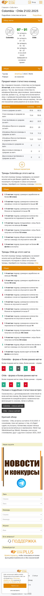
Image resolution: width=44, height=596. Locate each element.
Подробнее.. (37, 15)
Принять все (15, 585)
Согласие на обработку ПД (11, 582)
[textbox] (22, 499)
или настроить (15, 590)
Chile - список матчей (11, 411)
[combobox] (22, 499)
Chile (36, 263)
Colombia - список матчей (13, 406)
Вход (33, 2)
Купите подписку (11, 555)
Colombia (38, 184)
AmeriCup (18, 74)
